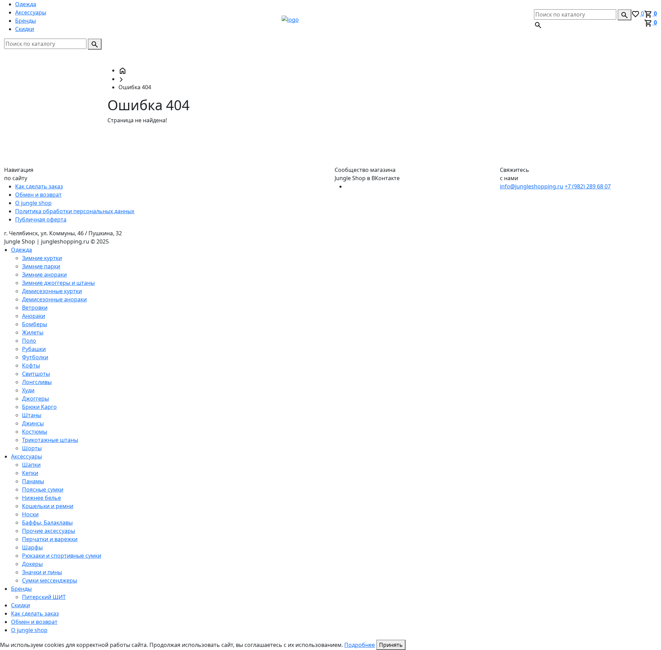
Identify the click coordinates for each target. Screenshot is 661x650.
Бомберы (34, 324)
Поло (29, 340)
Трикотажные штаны (50, 440)
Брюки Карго (39, 407)
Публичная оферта (40, 219)
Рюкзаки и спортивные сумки (61, 555)
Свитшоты (36, 374)
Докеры (32, 564)
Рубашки (34, 349)
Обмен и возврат (38, 194)
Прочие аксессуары (48, 531)
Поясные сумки (42, 489)
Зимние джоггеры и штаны (58, 283)
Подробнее (359, 645)
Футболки (35, 357)
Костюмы (34, 431)
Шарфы (32, 547)
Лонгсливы (37, 382)
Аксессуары (30, 12)
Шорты (32, 448)
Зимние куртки (42, 258)
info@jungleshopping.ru (531, 186)
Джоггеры (35, 398)
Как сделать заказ (39, 186)
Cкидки (24, 29)
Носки (30, 514)
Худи (28, 390)
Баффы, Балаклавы (47, 522)
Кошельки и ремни (47, 506)
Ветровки (35, 307)
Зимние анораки (44, 274)
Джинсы (33, 423)
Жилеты (32, 332)
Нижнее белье (41, 498)
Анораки (33, 316)
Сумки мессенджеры (49, 580)
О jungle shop (33, 203)
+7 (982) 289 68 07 (588, 186)
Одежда (25, 4)
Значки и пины (42, 572)
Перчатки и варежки (49, 539)
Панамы (33, 481)
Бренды (25, 20)
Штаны (31, 415)
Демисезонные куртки (52, 291)
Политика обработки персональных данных (74, 211)
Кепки (30, 473)
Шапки (31, 464)
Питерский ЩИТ (44, 597)
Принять (391, 645)
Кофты (31, 365)
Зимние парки (41, 266)
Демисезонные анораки (54, 299)
